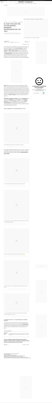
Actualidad (23, 3)
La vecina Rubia (32, 0)
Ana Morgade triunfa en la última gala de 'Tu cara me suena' (13, 356)
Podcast (31, 3)
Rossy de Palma (6, 153)
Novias (21, 3)
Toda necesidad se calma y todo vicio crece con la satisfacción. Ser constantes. (14, 144)
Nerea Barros (11, 99)
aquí (21, 342)
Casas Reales (28, 3)
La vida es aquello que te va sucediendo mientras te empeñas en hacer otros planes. (14, 183)
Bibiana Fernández (8, 53)
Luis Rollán (11, 98)
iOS (15, 339)
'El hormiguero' (24, 98)
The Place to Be (35, 3)
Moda (16, 3)
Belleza (19, 3)
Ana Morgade (6, 98)
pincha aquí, (13, 342)
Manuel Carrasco (41, 0)
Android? (17, 339)
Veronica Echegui (37, 0)
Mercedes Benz (29, 0)
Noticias (5, 5)
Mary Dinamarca (21, 0)
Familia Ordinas (25, 0)
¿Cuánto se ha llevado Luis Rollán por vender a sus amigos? (13, 355)
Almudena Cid (17, 0)
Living (26, 3)
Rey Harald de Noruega (12, 0)
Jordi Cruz (44, 0)
